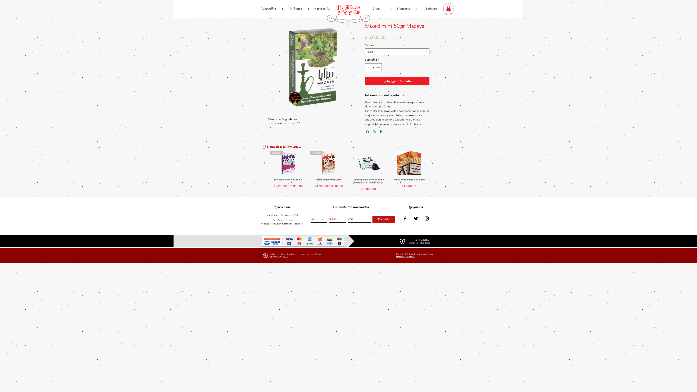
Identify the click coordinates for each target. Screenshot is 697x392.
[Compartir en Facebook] (367, 132)
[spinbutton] (373, 67)
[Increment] (378, 67)
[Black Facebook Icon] (405, 218)
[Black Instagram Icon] (426, 218)
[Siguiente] (432, 163)
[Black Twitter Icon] (416, 218)
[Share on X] (381, 132)
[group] (348, 172)
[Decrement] (368, 67)
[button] (448, 8)
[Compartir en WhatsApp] (374, 132)
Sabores (371, 45)
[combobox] (397, 51)
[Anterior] (264, 163)
